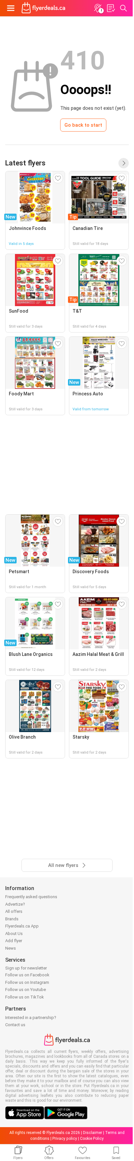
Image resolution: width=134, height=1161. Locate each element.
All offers (13, 911)
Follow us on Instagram (27, 982)
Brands (12, 918)
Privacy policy (64, 1138)
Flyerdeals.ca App (22, 926)
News (10, 948)
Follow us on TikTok (24, 997)
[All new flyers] (123, 163)
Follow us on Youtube (25, 989)
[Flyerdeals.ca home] (43, 8)
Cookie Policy (92, 1138)
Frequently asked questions (31, 896)
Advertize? (15, 904)
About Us (14, 933)
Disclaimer (92, 1132)
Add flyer (13, 940)
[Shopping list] (110, 8)
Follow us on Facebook (27, 974)
